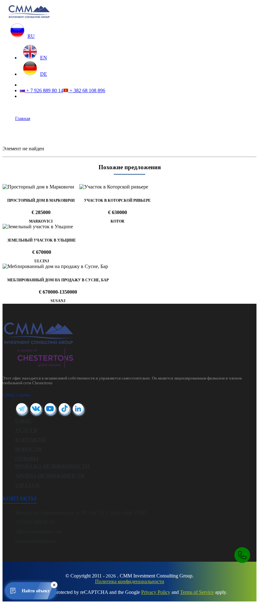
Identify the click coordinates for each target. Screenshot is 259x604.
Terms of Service (197, 592)
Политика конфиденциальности (129, 581)
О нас (23, 420)
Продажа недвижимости (52, 466)
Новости (28, 449)
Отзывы (27, 458)
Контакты (30, 439)
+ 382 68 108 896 (86, 90)
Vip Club (27, 485)
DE (43, 74)
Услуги (26, 430)
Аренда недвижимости (49, 475)
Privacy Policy (155, 592)
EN (43, 57)
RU (31, 36)
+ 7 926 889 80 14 (44, 90)
